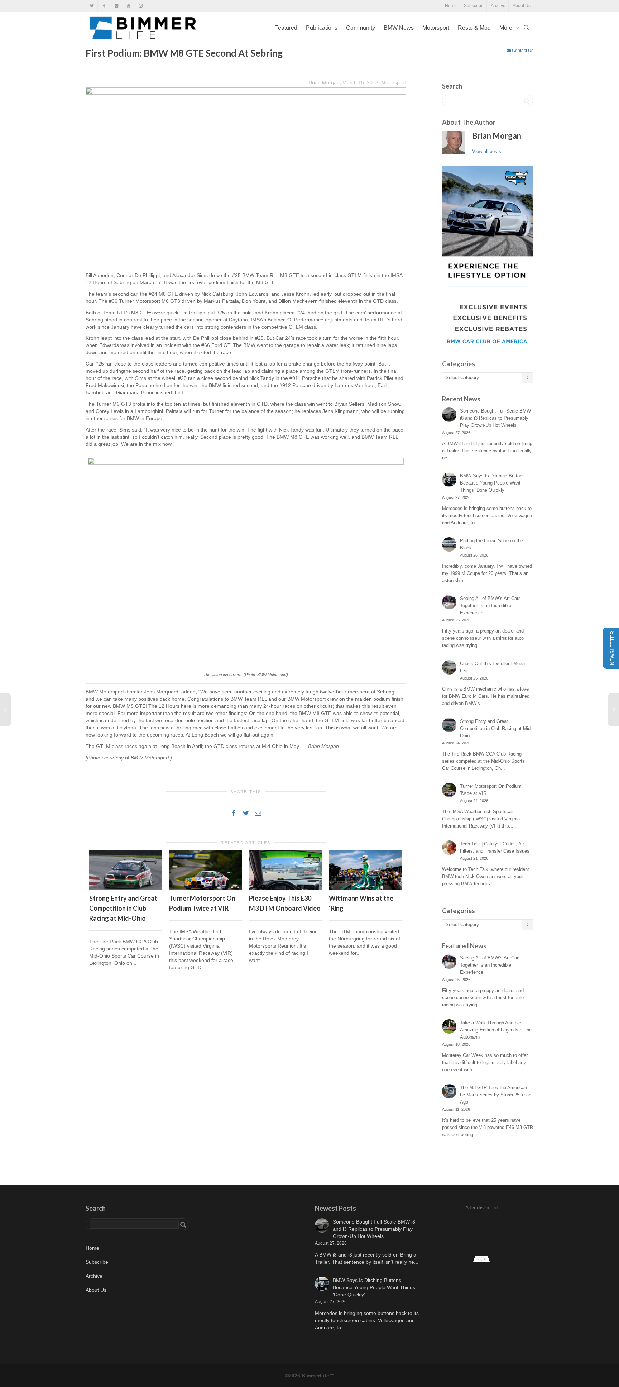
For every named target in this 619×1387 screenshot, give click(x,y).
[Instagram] (141, 6)
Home (451, 5)
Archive (498, 5)
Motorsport (435, 28)
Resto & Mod (474, 28)
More (506, 28)
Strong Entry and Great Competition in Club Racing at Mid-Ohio (123, 908)
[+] (125, 870)
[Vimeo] (116, 6)
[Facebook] (104, 6)
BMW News (399, 28)
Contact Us (522, 50)
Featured (285, 28)
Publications (321, 28)
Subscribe (474, 5)
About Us (522, 5)
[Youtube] (128, 6)
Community (360, 28)
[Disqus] (246, 1079)
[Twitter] (92, 6)
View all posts (486, 151)
